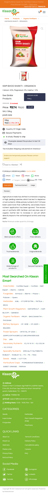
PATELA (39, 301)
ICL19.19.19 (28, 343)
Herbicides (8, 301)
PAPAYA (22, 366)
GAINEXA (15, 313)
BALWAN (6, 328)
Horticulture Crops (11, 363)
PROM (24, 316)
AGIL (17, 301)
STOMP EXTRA (27, 301)
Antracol (18, 294)
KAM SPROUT (33, 309)
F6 (29, 355)
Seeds (6, 359)
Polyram (6, 297)
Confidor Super (22, 286)
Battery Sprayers (11, 324)
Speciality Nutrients (12, 351)
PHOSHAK (7, 320)
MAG (34, 355)
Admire (21, 290)
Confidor (34, 286)
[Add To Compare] (21, 165)
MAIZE (14, 359)
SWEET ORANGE (10, 366)
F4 (25, 355)
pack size (7, 115)
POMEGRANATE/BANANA (32, 363)
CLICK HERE (31, 171)
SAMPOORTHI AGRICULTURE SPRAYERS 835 (21, 336)
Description (8, 185)
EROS (5, 305)
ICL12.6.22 (8, 347)
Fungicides (8, 294)
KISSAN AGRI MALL (32, 97)
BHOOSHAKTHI (35, 316)
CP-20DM (35, 324)
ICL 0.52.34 (40, 343)
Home (7, 18)
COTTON (22, 359)
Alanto (13, 290)
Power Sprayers (10, 332)
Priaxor (35, 294)
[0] (39, 12)
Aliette (27, 294)
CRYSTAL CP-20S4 (27, 332)
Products (16, 18)
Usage (33, 185)
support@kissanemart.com (20, 399)
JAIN (11, 339)
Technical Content (21, 185)
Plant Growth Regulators (14, 309)
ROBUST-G (17, 355)
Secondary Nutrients (12, 343)
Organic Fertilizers (30, 18)
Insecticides (8, 286)
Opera (14, 297)
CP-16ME (24, 324)
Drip (5, 339)
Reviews (7, 191)
